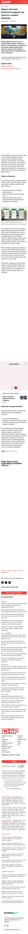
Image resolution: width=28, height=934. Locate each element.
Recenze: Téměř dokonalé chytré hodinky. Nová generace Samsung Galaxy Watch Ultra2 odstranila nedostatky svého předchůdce (14, 649)
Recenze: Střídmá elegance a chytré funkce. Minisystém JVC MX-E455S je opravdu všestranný (13, 660)
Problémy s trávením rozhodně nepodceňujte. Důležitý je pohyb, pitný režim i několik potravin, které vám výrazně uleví (13, 882)
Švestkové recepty (6, 815)
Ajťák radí (15, 801)
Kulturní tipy (9, 801)
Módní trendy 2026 (14, 803)
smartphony (5, 572)
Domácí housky (15, 815)
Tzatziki (4, 814)
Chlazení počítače (17, 820)
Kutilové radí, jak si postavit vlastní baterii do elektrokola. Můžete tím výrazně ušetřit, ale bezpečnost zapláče (12, 838)
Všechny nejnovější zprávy (14, 593)
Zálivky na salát (5, 812)
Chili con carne (10, 810)
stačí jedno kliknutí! (15, 59)
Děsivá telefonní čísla (17, 797)
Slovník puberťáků (6, 798)
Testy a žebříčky (6, 633)
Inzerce (19, 743)
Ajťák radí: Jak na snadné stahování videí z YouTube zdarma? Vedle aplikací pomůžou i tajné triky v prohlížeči (12, 717)
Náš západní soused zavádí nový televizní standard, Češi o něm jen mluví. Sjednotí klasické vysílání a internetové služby (12, 622)
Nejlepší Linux (21, 829)
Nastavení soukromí (7, 746)
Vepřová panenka (17, 807)
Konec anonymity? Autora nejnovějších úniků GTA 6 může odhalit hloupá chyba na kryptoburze (14, 861)
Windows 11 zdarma (15, 824)
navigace (14, 570)
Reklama (4, 741)
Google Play (13, 451)
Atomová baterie (10, 826)
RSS (18, 744)
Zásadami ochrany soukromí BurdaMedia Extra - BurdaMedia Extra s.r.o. (13, 775)
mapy (9, 570)
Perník (17, 814)
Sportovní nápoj (19, 810)
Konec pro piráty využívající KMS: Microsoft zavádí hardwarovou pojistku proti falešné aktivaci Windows (12, 689)
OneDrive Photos (13, 823)
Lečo (21, 814)
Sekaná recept (10, 814)
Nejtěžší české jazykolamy (12, 800)
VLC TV (3, 829)
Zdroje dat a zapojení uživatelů (10, 68)
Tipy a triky (4, 694)
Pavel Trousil (4, 21)
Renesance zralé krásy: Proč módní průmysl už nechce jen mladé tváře (13, 897)
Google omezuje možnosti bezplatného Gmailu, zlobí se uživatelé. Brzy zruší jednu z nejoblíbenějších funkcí (14, 605)
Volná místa (5, 739)
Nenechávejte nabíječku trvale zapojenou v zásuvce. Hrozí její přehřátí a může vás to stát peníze (12, 866)
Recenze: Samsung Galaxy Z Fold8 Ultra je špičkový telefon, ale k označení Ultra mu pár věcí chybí (13, 643)
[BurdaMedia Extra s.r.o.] (10, 731)
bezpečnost (5, 664)
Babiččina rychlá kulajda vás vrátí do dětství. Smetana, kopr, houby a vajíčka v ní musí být (12, 892)
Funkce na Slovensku (7, 66)
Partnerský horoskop (16, 798)
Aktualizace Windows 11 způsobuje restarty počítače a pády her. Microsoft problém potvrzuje (13, 844)
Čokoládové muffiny (13, 809)
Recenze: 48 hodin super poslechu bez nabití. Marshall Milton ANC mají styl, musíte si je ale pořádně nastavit (13, 636)
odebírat (14, 761)
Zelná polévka (22, 812)
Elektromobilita (14, 828)
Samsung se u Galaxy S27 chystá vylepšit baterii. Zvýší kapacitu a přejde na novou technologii (12, 628)
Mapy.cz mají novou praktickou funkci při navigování (8, 398)
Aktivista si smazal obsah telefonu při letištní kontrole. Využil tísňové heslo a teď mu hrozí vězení (13, 679)
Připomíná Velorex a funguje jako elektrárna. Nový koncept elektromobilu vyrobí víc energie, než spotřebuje (13, 849)
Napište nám (19, 578)
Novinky (7, 6)
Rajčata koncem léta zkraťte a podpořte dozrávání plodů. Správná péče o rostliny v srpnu (13, 887)
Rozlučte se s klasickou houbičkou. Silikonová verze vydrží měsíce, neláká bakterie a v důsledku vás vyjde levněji (14, 876)
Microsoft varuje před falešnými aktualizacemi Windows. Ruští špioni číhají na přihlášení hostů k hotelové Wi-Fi (14, 668)
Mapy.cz (3, 570)
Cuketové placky (14, 812)
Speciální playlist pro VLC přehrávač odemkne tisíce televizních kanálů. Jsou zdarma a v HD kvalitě (13, 711)
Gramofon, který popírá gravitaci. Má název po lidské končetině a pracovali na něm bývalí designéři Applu (13, 855)
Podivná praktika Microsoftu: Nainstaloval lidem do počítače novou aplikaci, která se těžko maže (12, 616)
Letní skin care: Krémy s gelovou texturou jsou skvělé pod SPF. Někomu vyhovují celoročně (13, 901)
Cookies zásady (6, 752)
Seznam (7, 451)
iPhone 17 (22, 828)
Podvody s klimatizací (12, 829)
